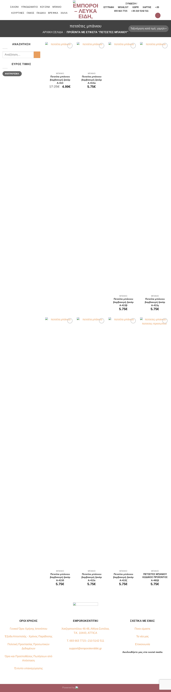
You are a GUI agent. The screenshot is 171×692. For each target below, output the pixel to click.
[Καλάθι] (157, 15)
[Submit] (37, 54)
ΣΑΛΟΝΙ (14, 7)
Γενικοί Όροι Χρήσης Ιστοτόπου (28, 628)
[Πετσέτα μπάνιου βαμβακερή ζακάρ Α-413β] (123, 167)
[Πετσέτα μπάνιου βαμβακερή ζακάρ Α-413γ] (154, 167)
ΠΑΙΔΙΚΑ (41, 13)
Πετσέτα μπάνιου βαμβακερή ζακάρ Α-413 (60, 79)
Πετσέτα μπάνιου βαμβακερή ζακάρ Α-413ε (91, 577)
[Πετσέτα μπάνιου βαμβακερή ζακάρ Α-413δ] (59, 442)
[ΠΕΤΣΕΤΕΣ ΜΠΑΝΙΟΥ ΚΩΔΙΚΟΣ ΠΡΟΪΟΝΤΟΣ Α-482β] (154, 442)
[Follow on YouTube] (148, 660)
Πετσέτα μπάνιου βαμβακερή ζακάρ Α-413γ (155, 302)
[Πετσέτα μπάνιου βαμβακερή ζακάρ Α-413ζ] (123, 442)
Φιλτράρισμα (12, 74)
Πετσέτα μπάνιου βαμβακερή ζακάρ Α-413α (91, 79)
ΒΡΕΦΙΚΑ (53, 13)
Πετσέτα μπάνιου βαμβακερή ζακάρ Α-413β (123, 302)
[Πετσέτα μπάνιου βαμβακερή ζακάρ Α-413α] (91, 56)
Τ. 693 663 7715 (76, 640)
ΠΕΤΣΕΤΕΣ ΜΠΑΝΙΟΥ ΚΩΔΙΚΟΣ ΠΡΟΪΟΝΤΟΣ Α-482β (154, 577)
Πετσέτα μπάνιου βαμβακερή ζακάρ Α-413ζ (123, 577)
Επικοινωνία (142, 644)
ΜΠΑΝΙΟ (56, 7)
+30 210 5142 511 (139, 11)
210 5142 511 (96, 640)
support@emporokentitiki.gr (85, 648)
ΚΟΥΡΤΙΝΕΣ (17, 13)
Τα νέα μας (142, 636)
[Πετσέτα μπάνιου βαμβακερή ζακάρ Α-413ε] (91, 442)
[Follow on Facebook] (136, 660)
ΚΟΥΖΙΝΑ (45, 7)
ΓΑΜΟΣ (30, 13)
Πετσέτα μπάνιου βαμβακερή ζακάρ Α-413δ (60, 577)
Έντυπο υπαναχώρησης (28, 668)
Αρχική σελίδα (53, 32)
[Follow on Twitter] (144, 660)
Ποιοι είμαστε (142, 628)
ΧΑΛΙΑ (64, 13)
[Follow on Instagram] (140, 660)
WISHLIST (123, 7)
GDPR (135, 7)
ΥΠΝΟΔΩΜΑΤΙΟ (29, 7)
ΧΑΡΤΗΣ (147, 7)
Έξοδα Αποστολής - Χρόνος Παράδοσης (28, 636)
